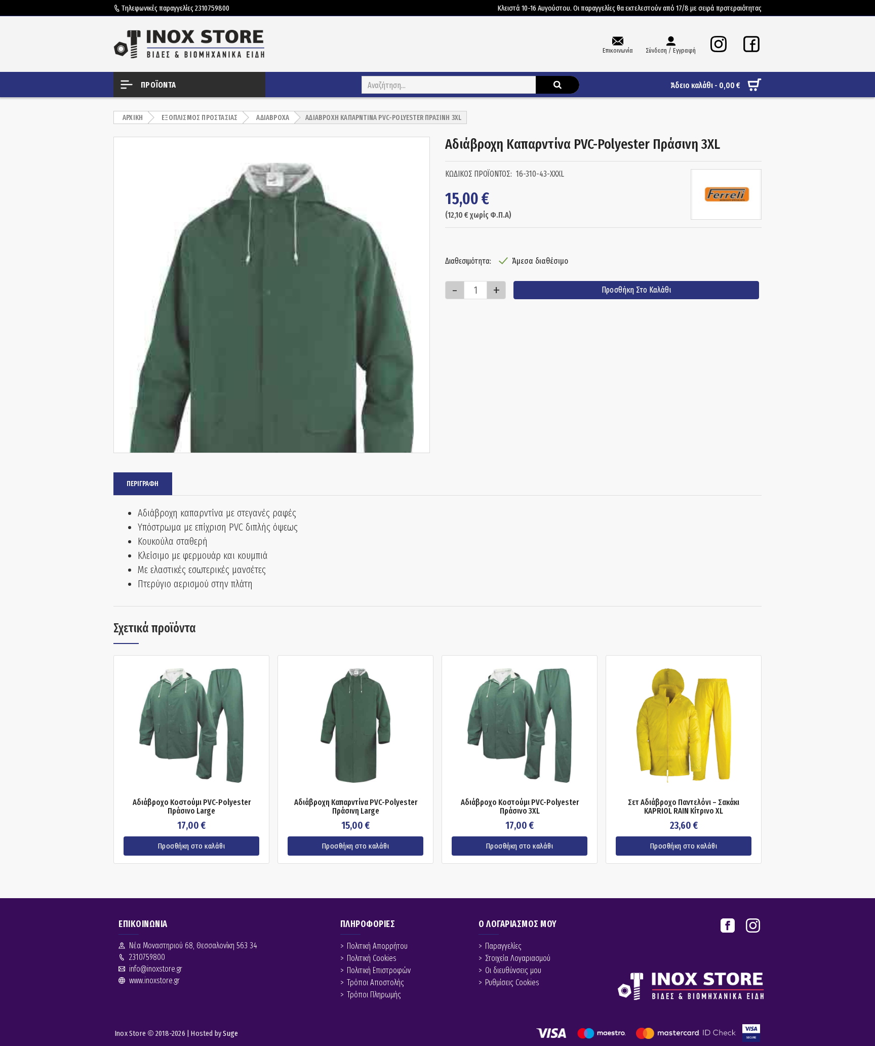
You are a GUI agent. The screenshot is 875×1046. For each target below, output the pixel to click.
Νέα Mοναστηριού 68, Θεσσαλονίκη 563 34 (193, 945)
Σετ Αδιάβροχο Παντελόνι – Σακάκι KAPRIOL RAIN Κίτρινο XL (683, 807)
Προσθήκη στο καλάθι (636, 290)
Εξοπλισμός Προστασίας (199, 117)
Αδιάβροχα (272, 117)
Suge (230, 1033)
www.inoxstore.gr (154, 980)
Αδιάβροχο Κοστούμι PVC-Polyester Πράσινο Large (192, 807)
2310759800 (212, 8)
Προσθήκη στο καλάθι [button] (191, 846)
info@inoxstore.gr (155, 969)
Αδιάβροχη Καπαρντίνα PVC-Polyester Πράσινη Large (355, 807)
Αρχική (133, 117)
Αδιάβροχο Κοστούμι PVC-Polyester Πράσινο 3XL (520, 807)
